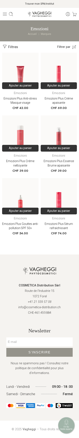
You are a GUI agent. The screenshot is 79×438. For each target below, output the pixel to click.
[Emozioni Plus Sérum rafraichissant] (59, 196)
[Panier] (74, 14)
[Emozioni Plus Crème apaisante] (59, 71)
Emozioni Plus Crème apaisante (59, 101)
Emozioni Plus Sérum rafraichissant (59, 226)
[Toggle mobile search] (11, 14)
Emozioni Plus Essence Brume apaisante (59, 163)
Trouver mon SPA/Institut (39, 3)
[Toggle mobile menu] (5, 14)
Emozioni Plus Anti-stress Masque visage (20, 101)
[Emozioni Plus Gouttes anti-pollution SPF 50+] (20, 196)
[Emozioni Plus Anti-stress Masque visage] (20, 71)
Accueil (32, 34)
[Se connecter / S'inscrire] (67, 14)
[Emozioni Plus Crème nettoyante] (20, 133)
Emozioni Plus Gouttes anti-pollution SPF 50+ (20, 226)
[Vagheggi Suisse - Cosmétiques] (39, 14)
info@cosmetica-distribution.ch (39, 307)
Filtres (12, 47)
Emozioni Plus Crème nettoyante (20, 163)
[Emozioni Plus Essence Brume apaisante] (59, 133)
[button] (20, 85)
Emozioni (20, 93)
